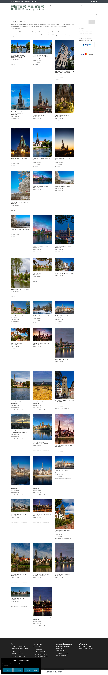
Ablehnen (18, 670)
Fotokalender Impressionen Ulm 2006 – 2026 (46, 6)
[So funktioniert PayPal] (87, 45)
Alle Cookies (7, 670)
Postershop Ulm (67, 6)
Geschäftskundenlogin (18, 656)
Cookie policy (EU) (40, 651)
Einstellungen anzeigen (31, 670)
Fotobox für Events (81, 6)
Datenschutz (38, 649)
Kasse (90, 6)
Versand (14, 64)
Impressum (38, 646)
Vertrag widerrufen (54, 671)
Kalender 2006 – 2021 (18, 653)
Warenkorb (36, 10)
